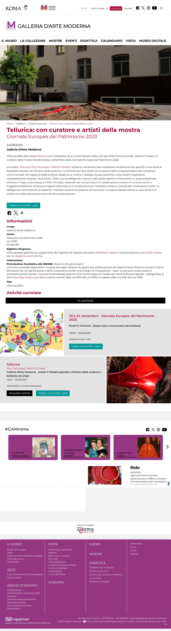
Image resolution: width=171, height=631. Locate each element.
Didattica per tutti (37, 123)
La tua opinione (56, 574)
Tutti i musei (97, 8)
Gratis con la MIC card (23, 205)
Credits (130, 621)
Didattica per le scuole (101, 567)
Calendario (111, 41)
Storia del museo (16, 549)
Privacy (89, 621)
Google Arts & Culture (124, 454)
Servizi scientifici (22, 585)
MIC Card (154, 252)
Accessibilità (55, 571)
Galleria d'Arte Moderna (54, 26)
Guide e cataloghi (58, 568)
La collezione (33, 41)
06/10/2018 (148, 478)
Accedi (128, 8)
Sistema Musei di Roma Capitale (24, 555)
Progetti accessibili (99, 581)
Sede (11, 569)
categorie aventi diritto (28, 255)
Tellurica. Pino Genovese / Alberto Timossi (45, 167)
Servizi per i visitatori (59, 555)
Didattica (89, 41)
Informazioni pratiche (60, 549)
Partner (134, 554)
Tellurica (43, 155)
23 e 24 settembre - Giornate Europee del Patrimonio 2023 (111, 318)
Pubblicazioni (14, 590)
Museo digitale (152, 41)
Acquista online (19, 393)
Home (10, 123)
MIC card (53, 558)
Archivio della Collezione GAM (23, 593)
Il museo (9, 41)
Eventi (71, 41)
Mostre (55, 41)
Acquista (116, 8)
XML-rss (164, 622)
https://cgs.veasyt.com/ (25, 277)
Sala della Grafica (16, 602)
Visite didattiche (57, 561)
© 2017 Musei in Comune (69, 621)
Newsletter (13, 561)
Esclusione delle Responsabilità (110, 621)
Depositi (11, 596)
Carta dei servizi (15, 558)
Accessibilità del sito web (148, 621)
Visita (131, 41)
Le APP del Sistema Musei (20, 454)
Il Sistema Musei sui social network (73, 453)
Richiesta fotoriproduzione (21, 599)
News (133, 547)
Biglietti (52, 552)
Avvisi (133, 550)
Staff (9, 552)
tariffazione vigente (106, 252)
